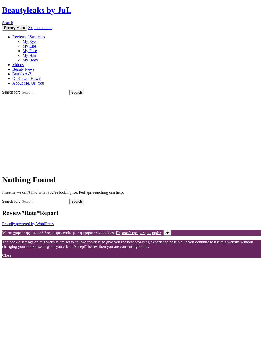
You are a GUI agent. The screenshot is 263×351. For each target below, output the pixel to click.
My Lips (29, 46)
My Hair (29, 55)
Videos (18, 64)
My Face (30, 51)
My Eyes (30, 41)
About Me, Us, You (28, 83)
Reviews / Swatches (28, 37)
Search (7, 23)
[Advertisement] (131, 134)
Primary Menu (14, 28)
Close (6, 255)
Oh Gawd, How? (26, 78)
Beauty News (23, 69)
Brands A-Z (22, 74)
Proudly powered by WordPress (28, 223)
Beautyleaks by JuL (36, 10)
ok (167, 233)
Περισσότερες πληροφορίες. (139, 232)
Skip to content (40, 27)
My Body (30, 60)
